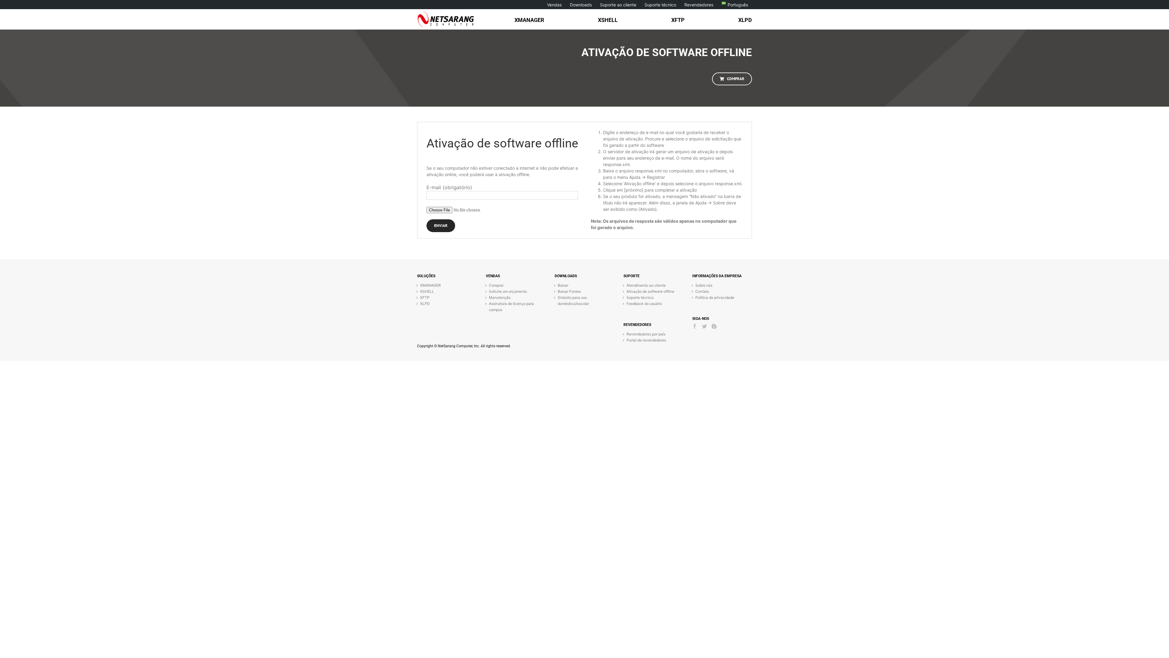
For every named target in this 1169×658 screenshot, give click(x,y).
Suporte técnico (640, 297)
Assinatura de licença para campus (511, 306)
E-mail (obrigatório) (449, 187)
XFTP (425, 297)
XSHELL (427, 291)
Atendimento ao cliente (646, 285)
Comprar (496, 285)
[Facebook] (694, 326)
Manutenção (500, 297)
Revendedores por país (646, 334)
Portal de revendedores (646, 340)
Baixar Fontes (569, 291)
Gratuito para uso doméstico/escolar (573, 300)
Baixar (563, 285)
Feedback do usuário (644, 303)
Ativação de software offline (650, 291)
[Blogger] (714, 326)
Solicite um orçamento (508, 291)
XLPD (425, 303)
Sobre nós (703, 285)
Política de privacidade (714, 297)
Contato (702, 291)
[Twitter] (704, 326)
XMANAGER (430, 285)
